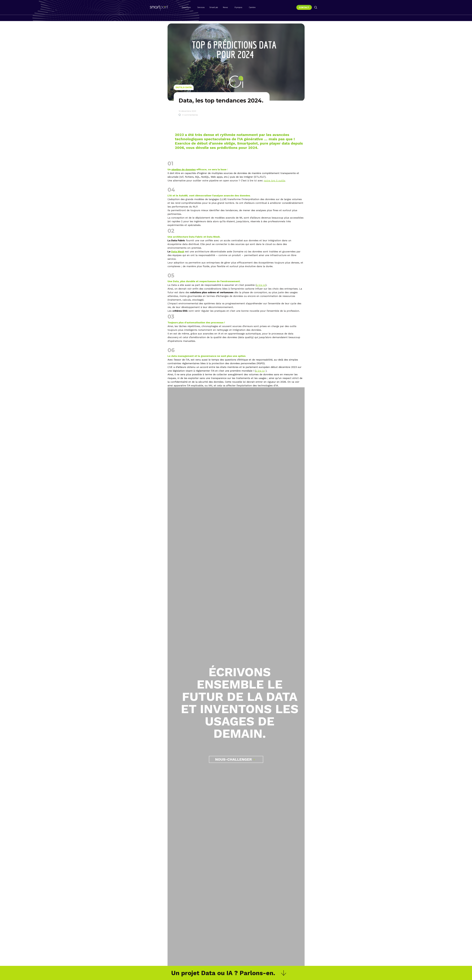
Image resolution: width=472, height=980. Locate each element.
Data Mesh (177, 251)
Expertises (186, 7)
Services (201, 7)
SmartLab (213, 7)
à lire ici (261, 284)
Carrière (252, 7)
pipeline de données (183, 169)
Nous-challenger (233, 759)
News (225, 7)
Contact (304, 7)
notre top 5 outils (274, 180)
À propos (238, 7)
